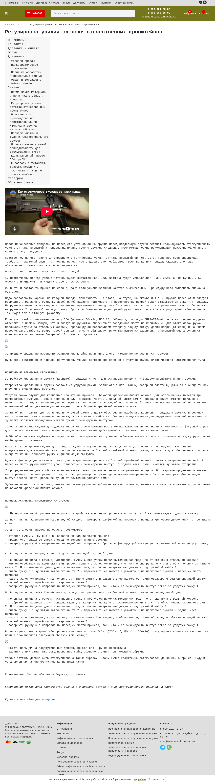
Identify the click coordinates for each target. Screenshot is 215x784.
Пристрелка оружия (121, 743)
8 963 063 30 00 (158, 13)
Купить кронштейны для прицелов (30, 699)
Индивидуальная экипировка (127, 755)
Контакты (27, 3)
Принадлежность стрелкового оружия (133, 738)
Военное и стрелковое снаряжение (131, 729)
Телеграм (106, 3)
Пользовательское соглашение (77, 761)
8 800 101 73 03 (158, 9)
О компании (11, 3)
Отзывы (61, 747)
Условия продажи (68, 757)
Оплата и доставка (69, 743)
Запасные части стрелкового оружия (133, 733)
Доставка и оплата (47, 3)
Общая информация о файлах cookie (81, 766)
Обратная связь (124, 3)
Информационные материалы (75, 738)
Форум (66, 3)
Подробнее (140, 779)
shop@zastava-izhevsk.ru (177, 741)
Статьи (93, 3)
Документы (79, 3)
